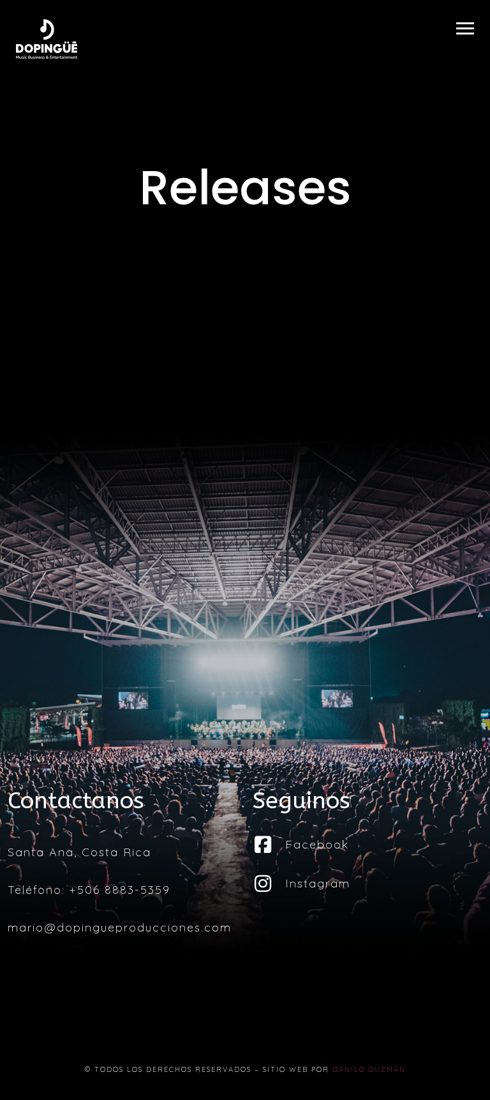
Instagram (317, 883)
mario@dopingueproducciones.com (120, 927)
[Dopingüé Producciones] (46, 39)
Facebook (317, 844)
